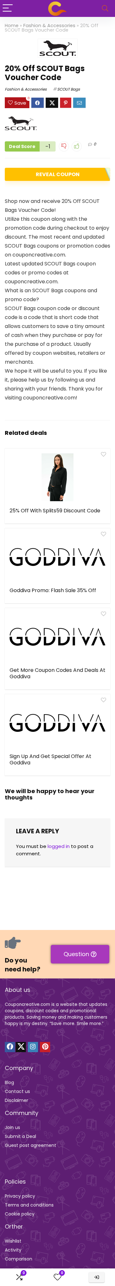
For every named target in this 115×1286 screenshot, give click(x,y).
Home (12, 25)
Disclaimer (16, 1100)
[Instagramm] (33, 1047)
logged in (59, 846)
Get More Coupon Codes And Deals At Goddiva (57, 673)
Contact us (17, 1091)
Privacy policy (20, 1196)
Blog (9, 1082)
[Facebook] (10, 1047)
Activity (13, 1250)
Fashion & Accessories (49, 25)
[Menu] (7, 8)
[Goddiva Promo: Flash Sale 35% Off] (57, 557)
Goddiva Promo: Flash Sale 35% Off (53, 590)
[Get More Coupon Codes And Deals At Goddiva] (57, 637)
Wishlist (13, 1241)
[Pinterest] (45, 1047)
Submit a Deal (20, 1136)
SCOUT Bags (68, 89)
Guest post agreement (30, 1145)
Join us (12, 1127)
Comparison (18, 1259)
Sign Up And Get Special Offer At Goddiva (50, 759)
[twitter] (21, 1047)
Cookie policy (19, 1214)
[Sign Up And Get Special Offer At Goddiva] (57, 723)
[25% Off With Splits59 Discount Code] (57, 477)
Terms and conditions (29, 1205)
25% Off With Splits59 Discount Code (55, 510)
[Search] (105, 8)
